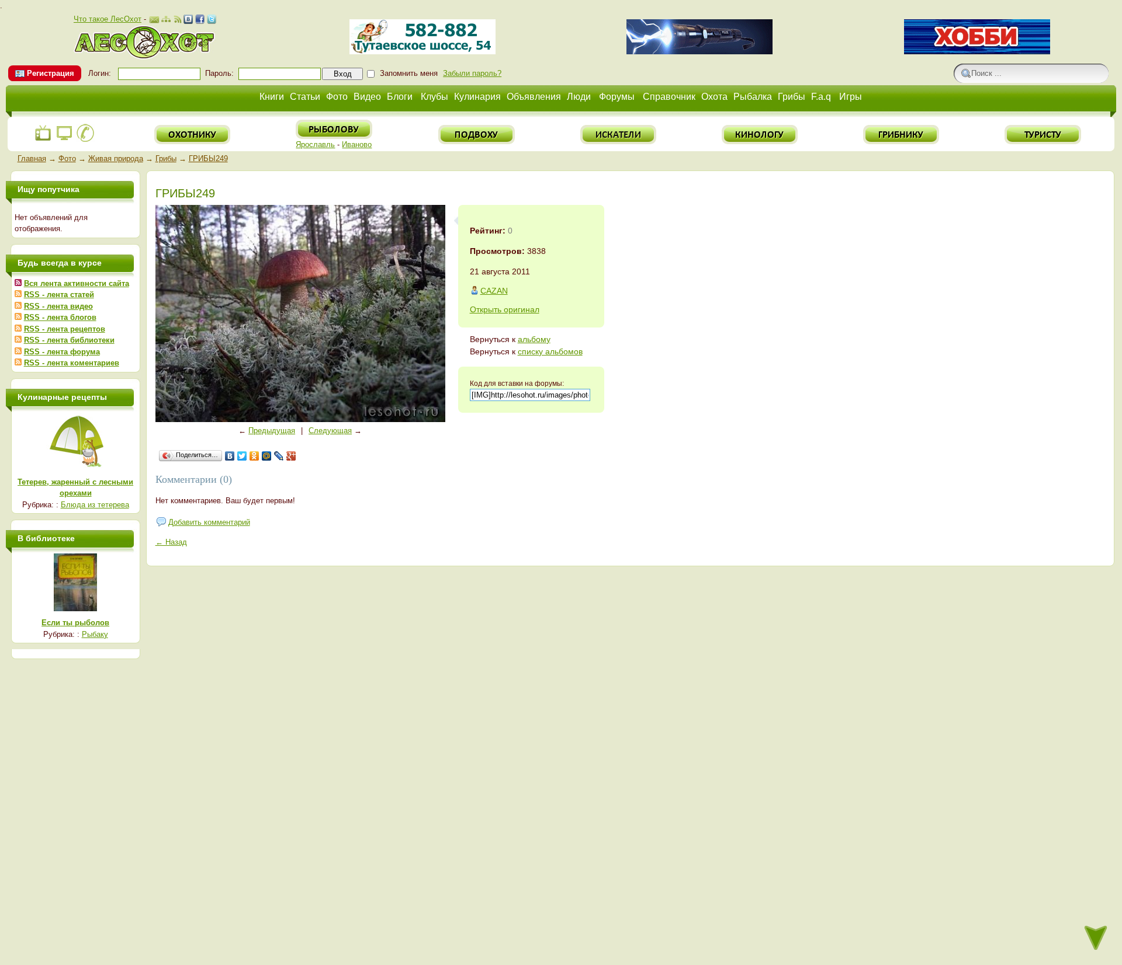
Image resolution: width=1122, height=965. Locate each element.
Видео (367, 97)
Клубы (434, 97)
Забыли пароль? (472, 73)
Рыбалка (752, 97)
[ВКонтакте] (230, 456)
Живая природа (115, 158)
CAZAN (494, 290)
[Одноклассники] (254, 456)
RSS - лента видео (58, 306)
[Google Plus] (291, 456)
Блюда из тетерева (95, 504)
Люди (579, 97)
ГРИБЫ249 (208, 158)
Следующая (330, 430)
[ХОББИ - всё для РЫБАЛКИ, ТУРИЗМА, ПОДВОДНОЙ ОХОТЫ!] (977, 51)
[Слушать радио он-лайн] (43, 139)
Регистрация (50, 73)
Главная (32, 158)
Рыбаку (95, 634)
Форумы (617, 97)
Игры (850, 97)
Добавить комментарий (209, 522)
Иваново (357, 144)
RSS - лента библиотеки (69, 340)
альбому (534, 339)
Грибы (791, 97)
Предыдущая (271, 430)
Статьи (305, 97)
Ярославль (315, 144)
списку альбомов (550, 351)
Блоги (400, 97)
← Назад (171, 542)
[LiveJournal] (279, 456)
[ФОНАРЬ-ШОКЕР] (699, 51)
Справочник (669, 97)
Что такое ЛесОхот (107, 19)
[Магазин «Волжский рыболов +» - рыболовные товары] (422, 51)
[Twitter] (242, 456)
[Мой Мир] (267, 456)
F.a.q (821, 97)
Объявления (534, 97)
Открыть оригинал (504, 309)
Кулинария (477, 97)
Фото (337, 97)
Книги (271, 97)
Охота (714, 97)
